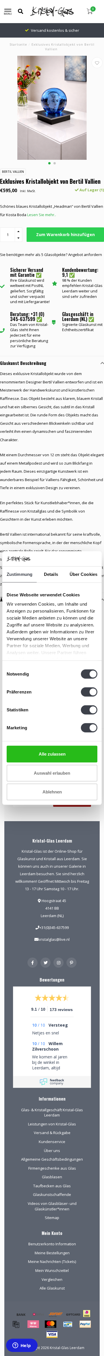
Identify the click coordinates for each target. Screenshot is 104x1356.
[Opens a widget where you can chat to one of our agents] (22, 1346)
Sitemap (52, 1217)
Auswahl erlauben (52, 772)
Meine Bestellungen (52, 1252)
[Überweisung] (21, 1314)
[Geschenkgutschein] (73, 1314)
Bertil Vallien (13, 172)
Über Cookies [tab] (83, 574)
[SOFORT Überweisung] (56, 1314)
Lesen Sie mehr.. (41, 214)
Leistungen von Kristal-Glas (52, 1124)
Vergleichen (52, 1279)
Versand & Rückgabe (52, 1132)
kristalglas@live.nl (54, 939)
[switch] (89, 692)
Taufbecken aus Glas (52, 1185)
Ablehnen (52, 791)
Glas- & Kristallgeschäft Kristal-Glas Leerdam (52, 1112)
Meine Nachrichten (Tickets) (52, 1261)
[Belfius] (38, 1314)
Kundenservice (52, 1141)
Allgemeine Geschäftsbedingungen (52, 1159)
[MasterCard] (50, 1324)
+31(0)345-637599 (54, 927)
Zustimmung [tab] (19, 574)
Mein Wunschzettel (52, 1270)
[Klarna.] (33, 1324)
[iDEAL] (86, 1317)
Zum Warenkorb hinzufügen (65, 234)
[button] (49, 163)
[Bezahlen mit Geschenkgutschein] (16, 1324)
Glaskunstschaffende (52, 1194)
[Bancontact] (68, 1324)
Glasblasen (52, 1176)
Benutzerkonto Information (52, 1243)
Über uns (52, 1150)
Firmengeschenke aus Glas (52, 1168)
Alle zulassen (52, 754)
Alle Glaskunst (52, 1288)
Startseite (18, 44)
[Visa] (52, 1334)
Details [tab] (51, 574)
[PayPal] (85, 1324)
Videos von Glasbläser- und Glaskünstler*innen (52, 1206)
